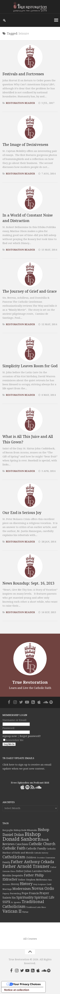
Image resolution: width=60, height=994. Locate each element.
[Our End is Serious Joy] (30, 495)
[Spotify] (51, 702)
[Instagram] (15, 702)
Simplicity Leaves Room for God (30, 366)
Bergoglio (7, 830)
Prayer (44, 893)
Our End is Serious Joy (21, 513)
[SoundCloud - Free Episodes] (45, 702)
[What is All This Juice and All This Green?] (30, 419)
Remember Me (15, 740)
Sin (14, 897)
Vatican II (12, 911)
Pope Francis (30, 893)
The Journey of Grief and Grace (29, 291)
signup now (9, 736)
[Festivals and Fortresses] (30, 57)
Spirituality (25, 897)
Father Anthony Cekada (32, 862)
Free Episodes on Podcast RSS (30, 782)
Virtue (25, 912)
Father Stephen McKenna (32, 879)
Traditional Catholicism (23, 904)
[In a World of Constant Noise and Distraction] (30, 198)
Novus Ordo (43, 888)
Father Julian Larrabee (29, 871)
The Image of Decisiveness (25, 145)
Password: (8, 728)
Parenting (15, 893)
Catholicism (13, 857)
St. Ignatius (16, 902)
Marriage (7, 889)
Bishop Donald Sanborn (21, 836)
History (26, 884)
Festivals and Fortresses (23, 74)
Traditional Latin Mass (36, 907)
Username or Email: (14, 720)
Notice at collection (16, 989)
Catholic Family (36, 848)
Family (6, 862)
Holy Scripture (39, 884)
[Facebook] (9, 702)
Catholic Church (42, 844)
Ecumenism (50, 858)
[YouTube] (27, 702)
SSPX (6, 902)
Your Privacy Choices (27, 984)
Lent (49, 884)
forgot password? (30, 736)
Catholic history (41, 853)
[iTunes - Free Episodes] (39, 702)
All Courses (30, 938)
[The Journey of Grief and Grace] (30, 274)
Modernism (21, 889)
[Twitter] (21, 702)
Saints (6, 897)
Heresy (15, 884)
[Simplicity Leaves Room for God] (30, 349)
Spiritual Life (44, 897)
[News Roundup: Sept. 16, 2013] (30, 566)
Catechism (21, 844)
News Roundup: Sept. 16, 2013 (28, 583)
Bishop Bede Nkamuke (25, 830)
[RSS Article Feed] (33, 702)
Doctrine (41, 857)
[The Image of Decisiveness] (30, 127)
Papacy (5, 893)
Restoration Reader (20, 103)
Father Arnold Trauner (26, 866)
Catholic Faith (13, 848)
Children (31, 857)
